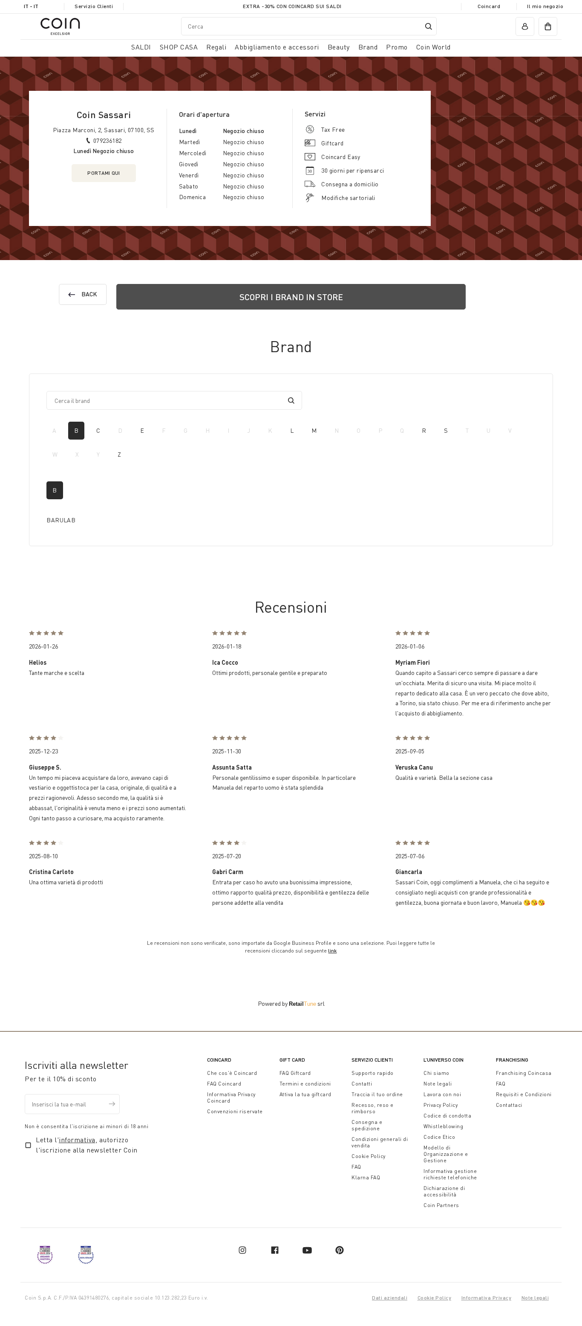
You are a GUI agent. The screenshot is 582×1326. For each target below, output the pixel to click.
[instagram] (242, 1250)
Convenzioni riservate (235, 1111)
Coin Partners (441, 1205)
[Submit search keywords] (428, 26)
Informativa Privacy (486, 1297)
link (332, 950)
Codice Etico (439, 1137)
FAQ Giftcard (295, 1073)
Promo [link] (397, 47)
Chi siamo (436, 1073)
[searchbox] (168, 400)
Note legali (438, 1083)
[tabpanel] (290, 505)
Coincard (489, 6)
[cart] (548, 26)
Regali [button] (216, 47)
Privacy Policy (441, 1105)
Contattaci (509, 1105)
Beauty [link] (339, 47)
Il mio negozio (545, 6)
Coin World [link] (433, 47)
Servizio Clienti (94, 6)
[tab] (76, 431)
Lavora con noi (442, 1094)
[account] (525, 26)
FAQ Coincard (224, 1083)
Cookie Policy (369, 1156)
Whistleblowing (443, 1126)
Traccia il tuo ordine (377, 1094)
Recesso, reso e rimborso (373, 1108)
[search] (291, 400)
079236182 (107, 140)
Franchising (512, 1060)
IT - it (31, 6)
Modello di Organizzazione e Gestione (446, 1154)
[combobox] (309, 26)
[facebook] (275, 1250)
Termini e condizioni (305, 1083)
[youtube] (307, 1250)
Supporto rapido (373, 1073)
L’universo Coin (444, 1060)
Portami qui (103, 173)
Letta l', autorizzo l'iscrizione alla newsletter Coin (87, 1144)
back (89, 294)
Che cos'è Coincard (232, 1073)
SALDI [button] (141, 47)
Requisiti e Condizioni (524, 1094)
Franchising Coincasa (524, 1073)
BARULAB (60, 520)
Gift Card (292, 1060)
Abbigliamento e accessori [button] (277, 47)
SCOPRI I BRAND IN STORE (291, 297)
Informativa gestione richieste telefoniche (450, 1174)
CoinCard (219, 1060)
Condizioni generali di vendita (380, 1142)
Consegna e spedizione (367, 1125)
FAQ (356, 1167)
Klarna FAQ (366, 1177)
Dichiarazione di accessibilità (444, 1191)
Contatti (362, 1083)
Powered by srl (291, 1003)
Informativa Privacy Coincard (231, 1097)
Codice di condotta (447, 1115)
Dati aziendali (389, 1297)
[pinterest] (339, 1250)
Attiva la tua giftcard (305, 1094)
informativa (77, 1139)
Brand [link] (368, 47)
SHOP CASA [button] (179, 47)
